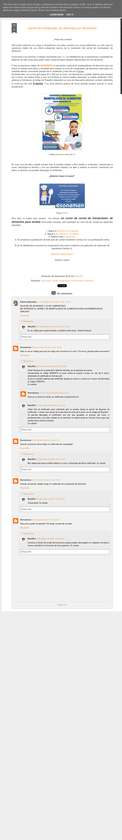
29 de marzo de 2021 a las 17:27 (51, 498)
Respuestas (28, 321)
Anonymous (25, 347)
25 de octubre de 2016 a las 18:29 (46, 347)
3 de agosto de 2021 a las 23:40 (50, 538)
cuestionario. (70, 236)
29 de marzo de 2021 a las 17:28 (51, 459)
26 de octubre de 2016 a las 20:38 (51, 366)
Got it (70, 14)
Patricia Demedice (28, 301)
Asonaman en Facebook (67, 233)
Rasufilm (79, 276)
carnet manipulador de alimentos (67, 280)
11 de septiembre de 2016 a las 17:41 (54, 301)
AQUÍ (65, 212)
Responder (24, 315)
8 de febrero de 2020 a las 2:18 (45, 440)
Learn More (57, 14)
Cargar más (62, 604)
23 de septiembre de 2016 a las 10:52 (53, 326)
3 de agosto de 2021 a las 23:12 (46, 519)
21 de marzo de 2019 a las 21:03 (54, 392)
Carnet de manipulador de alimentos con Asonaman (62, 28)
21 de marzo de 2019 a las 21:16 (51, 405)
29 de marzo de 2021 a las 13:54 (46, 479)
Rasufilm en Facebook (67, 230)
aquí (64, 56)
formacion (89, 280)
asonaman (46, 280)
